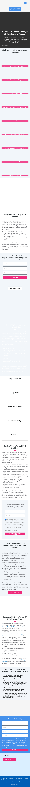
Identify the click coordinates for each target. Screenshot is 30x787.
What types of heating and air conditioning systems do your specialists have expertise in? (13, 677)
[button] (25, 3)
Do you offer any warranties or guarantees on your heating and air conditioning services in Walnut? (14, 689)
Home (3, 45)
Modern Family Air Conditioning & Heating (14, 627)
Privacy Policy (15, 784)
